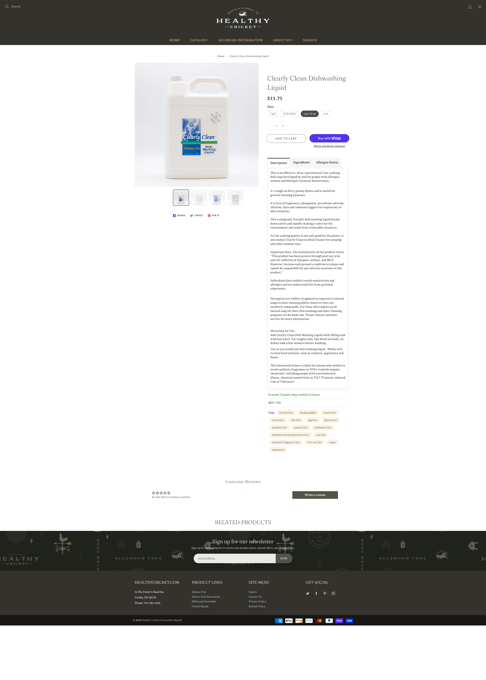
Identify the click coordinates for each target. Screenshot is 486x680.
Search (310, 40)
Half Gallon (289, 113)
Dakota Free (199, 591)
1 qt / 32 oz (310, 113)
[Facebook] (316, 593)
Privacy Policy (257, 601)
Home (174, 40)
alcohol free (286, 412)
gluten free (330, 420)
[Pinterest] (324, 593)
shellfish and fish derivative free (290, 434)
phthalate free (323, 427)
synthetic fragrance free (286, 442)
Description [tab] (278, 163)
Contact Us (255, 596)
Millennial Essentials (204, 601)
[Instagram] (333, 593)
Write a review (315, 495)
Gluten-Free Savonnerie (206, 596)
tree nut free (314, 442)
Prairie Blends (200, 606)
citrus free (278, 420)
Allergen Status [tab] (327, 162)
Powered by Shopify (171, 620)
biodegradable (308, 412)
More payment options (329, 146)
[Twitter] (307, 593)
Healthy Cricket (150, 620)
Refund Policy (257, 606)
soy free (321, 434)
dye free (296, 420)
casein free (329, 412)
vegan (332, 442)
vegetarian (278, 449)
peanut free (301, 427)
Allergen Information (241, 40)
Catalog (198, 40)
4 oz (325, 113)
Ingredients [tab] (301, 162)
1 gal (272, 113)
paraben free (279, 427)
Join (284, 558)
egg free (312, 420)
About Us (282, 40)
